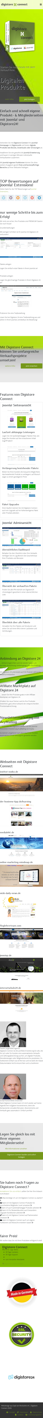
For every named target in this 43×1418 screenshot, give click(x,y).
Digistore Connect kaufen (13, 1263)
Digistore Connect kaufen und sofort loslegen (21, 1155)
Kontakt (12, 1412)
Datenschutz (37, 1412)
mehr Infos (9, 99)
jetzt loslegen (29, 99)
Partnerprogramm (35, 1415)
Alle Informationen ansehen (16, 1149)
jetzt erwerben (31, 366)
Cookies (20, 1415)
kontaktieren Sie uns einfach (10, 1191)
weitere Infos (10, 366)
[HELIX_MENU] (41, 4)
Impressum (23, 1412)
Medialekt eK (24, 1406)
